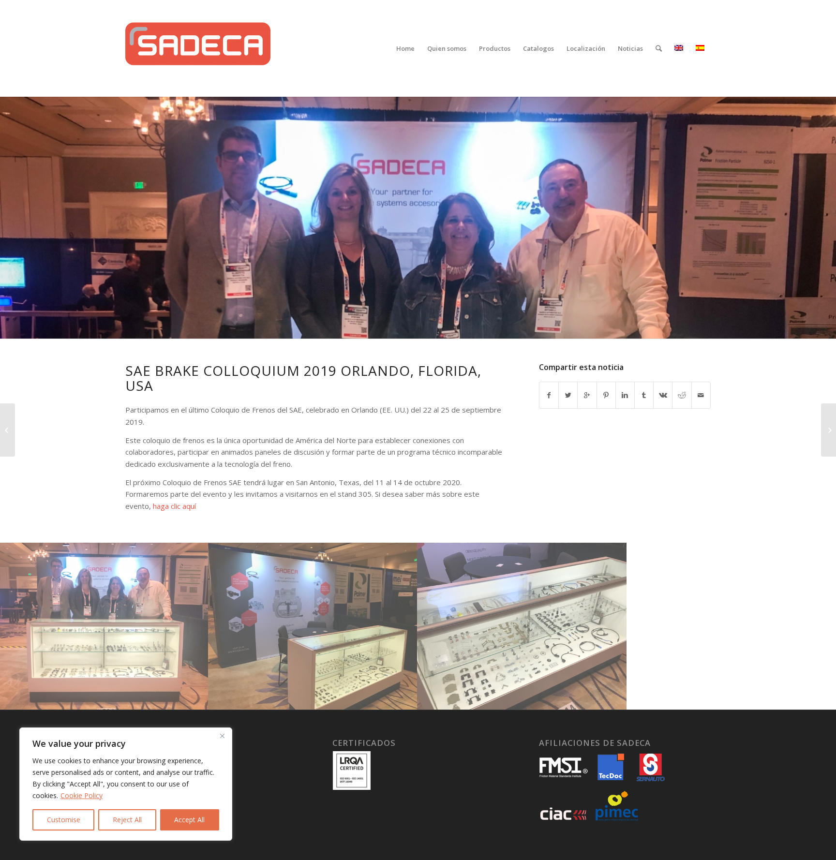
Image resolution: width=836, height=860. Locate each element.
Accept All (189, 819)
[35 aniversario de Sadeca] (7, 430)
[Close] (222, 735)
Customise (63, 819)
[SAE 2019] (104, 626)
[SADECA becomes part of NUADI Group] (828, 430)
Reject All (127, 819)
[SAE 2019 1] (522, 626)
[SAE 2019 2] (313, 626)
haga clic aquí (173, 506)
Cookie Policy (81, 795)
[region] (125, 784)
